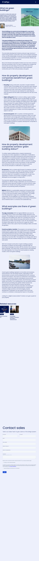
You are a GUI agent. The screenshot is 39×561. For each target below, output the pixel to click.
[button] (36, 2)
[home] (5, 2)
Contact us (24, 296)
